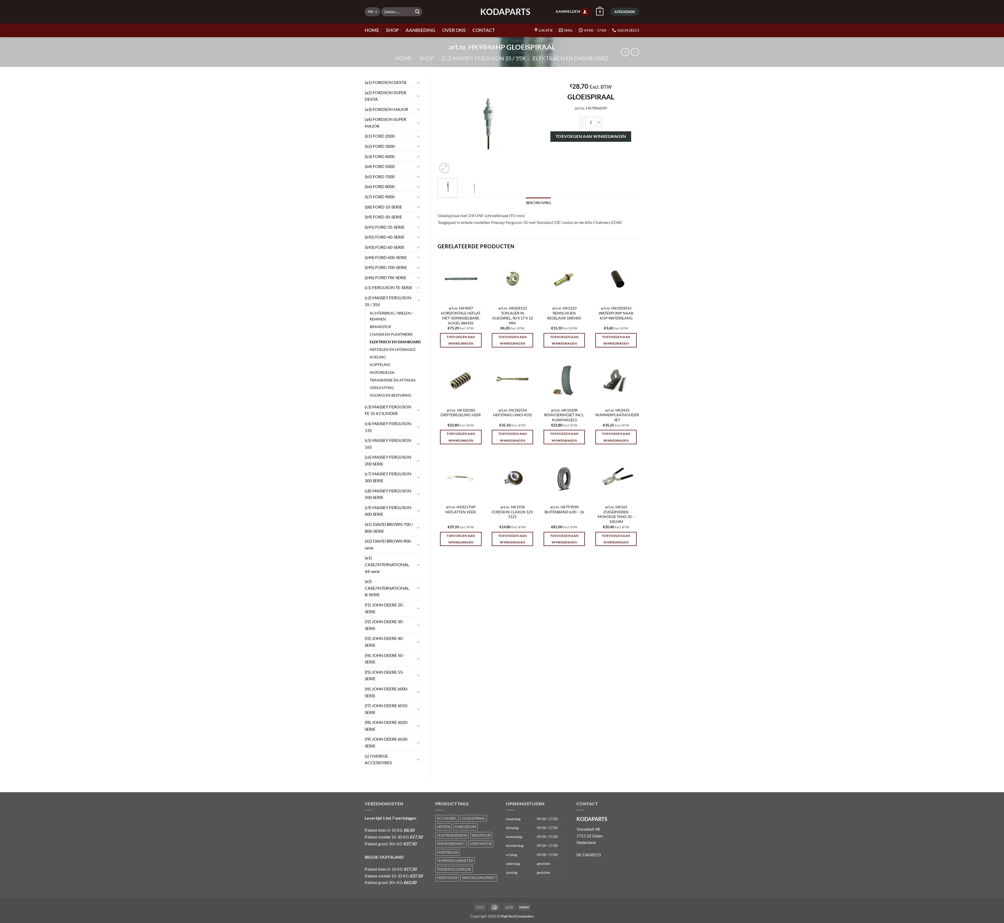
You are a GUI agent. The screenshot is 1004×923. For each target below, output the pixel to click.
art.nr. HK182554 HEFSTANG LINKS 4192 (512, 412)
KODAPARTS (502, 12)
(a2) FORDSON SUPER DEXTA (385, 96)
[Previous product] (635, 52)
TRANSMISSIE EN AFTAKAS (392, 380)
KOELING (378, 357)
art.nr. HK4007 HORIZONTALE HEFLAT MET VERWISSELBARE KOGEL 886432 (461, 315)
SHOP (392, 30)
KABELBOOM (465, 827)
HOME (372, 30)
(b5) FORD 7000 (380, 176)
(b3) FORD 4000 (380, 156)
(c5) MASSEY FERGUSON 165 (388, 443)
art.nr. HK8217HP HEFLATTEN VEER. (460, 509)
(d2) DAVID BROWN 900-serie (388, 544)
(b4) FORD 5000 (380, 166)
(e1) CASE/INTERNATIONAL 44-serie (387, 564)
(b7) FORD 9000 (380, 196)
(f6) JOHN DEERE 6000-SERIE (387, 692)
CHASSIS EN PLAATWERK (391, 334)
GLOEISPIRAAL (473, 818)
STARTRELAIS (447, 852)
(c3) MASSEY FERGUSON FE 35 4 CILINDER (388, 410)
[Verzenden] (417, 11)
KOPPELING (380, 364)
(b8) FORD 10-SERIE (383, 206)
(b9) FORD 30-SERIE (383, 216)
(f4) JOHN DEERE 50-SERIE (384, 659)
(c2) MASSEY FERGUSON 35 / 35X (484, 58)
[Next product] (625, 52)
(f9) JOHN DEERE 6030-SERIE (387, 742)
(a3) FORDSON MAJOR (386, 109)
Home (403, 58)
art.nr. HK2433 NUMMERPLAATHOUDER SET (617, 415)
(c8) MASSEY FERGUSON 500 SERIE (388, 494)
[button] (585, 12)
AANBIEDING (420, 30)
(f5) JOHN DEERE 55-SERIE (384, 675)
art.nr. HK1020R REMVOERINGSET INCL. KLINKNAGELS (564, 415)
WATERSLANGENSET (478, 878)
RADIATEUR (481, 835)
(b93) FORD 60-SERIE (384, 247)
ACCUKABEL (447, 818)
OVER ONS (454, 30)
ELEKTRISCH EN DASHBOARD (571, 58)
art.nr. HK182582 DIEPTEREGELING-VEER (461, 412)
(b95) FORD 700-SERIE (386, 267)
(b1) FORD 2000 (380, 135)
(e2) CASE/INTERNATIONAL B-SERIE (387, 588)
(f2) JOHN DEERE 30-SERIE (384, 625)
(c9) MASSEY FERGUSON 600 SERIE (388, 511)
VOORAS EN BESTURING (390, 395)
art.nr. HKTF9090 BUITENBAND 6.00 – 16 (564, 509)
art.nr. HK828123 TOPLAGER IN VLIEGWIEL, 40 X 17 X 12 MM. (512, 315)
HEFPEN (443, 827)
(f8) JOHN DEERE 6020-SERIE (387, 725)
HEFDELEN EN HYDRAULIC (393, 349)
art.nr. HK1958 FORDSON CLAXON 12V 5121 (512, 512)
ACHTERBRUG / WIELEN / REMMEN (391, 316)
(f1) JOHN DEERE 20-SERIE (384, 608)
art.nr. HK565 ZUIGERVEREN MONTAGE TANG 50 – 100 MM (616, 514)
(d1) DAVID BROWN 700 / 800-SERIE (389, 527)
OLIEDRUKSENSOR (452, 835)
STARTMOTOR (481, 844)
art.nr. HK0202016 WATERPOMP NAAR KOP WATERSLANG (616, 313)
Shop (426, 58)
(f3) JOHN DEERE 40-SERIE (384, 642)
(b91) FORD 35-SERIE (384, 226)
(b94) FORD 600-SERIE (386, 257)
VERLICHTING (382, 387)
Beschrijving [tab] (538, 203)
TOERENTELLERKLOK (454, 869)
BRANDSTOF (380, 326)
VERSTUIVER (447, 878)
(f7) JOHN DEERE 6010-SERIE (387, 709)
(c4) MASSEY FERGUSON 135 (388, 427)
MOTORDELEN (382, 372)
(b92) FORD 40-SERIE (384, 236)
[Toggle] (418, 82)
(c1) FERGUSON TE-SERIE (388, 287)
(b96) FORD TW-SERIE (385, 277)
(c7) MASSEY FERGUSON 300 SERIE (388, 477)
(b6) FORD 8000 (380, 186)
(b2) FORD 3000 (380, 146)
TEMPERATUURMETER (455, 861)
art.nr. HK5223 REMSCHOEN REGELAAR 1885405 (564, 313)
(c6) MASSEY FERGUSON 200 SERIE (388, 460)
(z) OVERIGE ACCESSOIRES (378, 759)
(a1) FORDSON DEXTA (386, 82)
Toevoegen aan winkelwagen (591, 136)
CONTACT (483, 30)
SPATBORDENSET (451, 844)
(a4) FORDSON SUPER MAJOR (385, 122)
